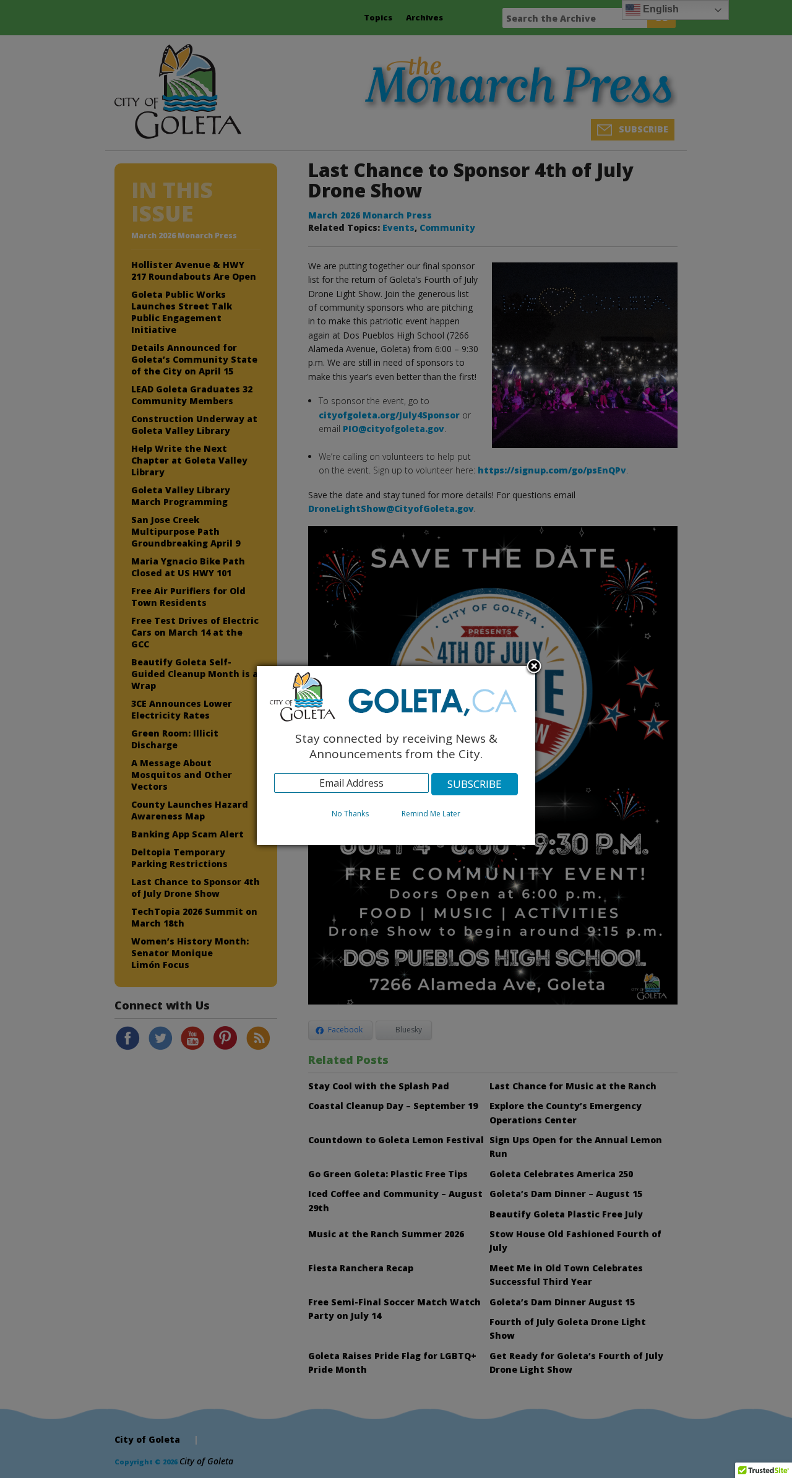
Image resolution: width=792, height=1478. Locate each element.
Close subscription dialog (534, 667)
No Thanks (350, 813)
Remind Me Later (431, 813)
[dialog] (396, 755)
